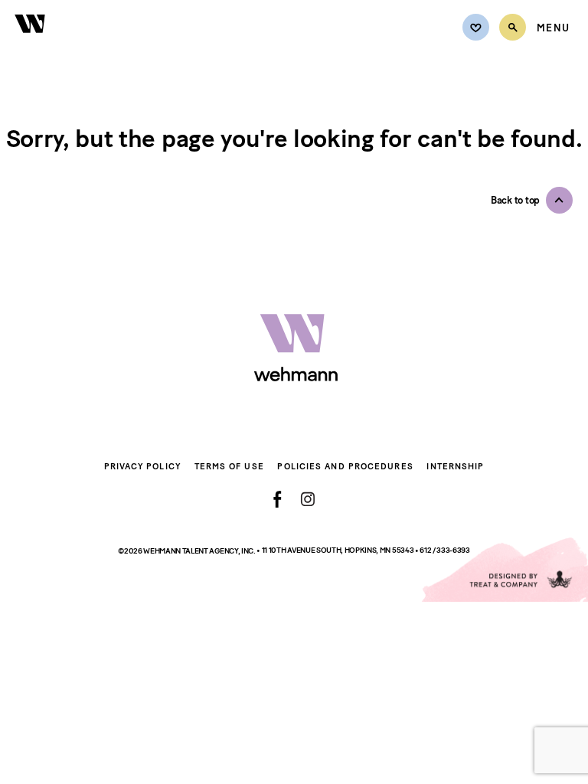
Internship (455, 467)
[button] (532, 200)
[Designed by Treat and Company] (504, 569)
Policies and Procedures (345, 467)
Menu (553, 28)
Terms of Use (229, 467)
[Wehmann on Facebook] (277, 499)
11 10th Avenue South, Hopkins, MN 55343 (338, 550)
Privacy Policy (142, 467)
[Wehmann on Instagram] (307, 499)
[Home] (30, 41)
